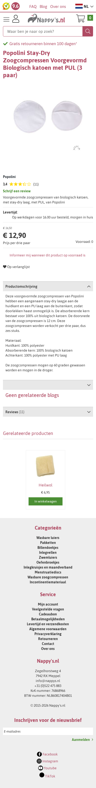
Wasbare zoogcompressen (48, 577)
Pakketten (48, 543)
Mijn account (48, 604)
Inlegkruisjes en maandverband (48, 567)
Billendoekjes (47, 548)
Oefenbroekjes (47, 562)
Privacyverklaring (48, 634)
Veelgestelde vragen (48, 609)
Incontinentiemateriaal (48, 582)
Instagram (50, 761)
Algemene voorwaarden (47, 629)
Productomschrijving (21, 286)
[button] (84, 6)
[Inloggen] (15, 19)
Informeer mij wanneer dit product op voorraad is (47, 255)
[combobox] (48, 31)
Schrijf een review (17, 191)
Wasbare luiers (47, 538)
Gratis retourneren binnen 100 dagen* (43, 43)
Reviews (14, 412)
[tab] (48, 286)
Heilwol (45, 485)
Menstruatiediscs (48, 572)
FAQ (33, 6)
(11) (36, 184)
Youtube (50, 768)
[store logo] (46, 19)
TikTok (49, 776)
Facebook (50, 754)
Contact (48, 644)
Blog (43, 6)
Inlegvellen (48, 553)
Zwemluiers (48, 557)
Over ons (58, 6)
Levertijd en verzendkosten (48, 624)
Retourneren (48, 639)
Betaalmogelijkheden (48, 619)
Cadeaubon (48, 614)
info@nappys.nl (48, 681)
